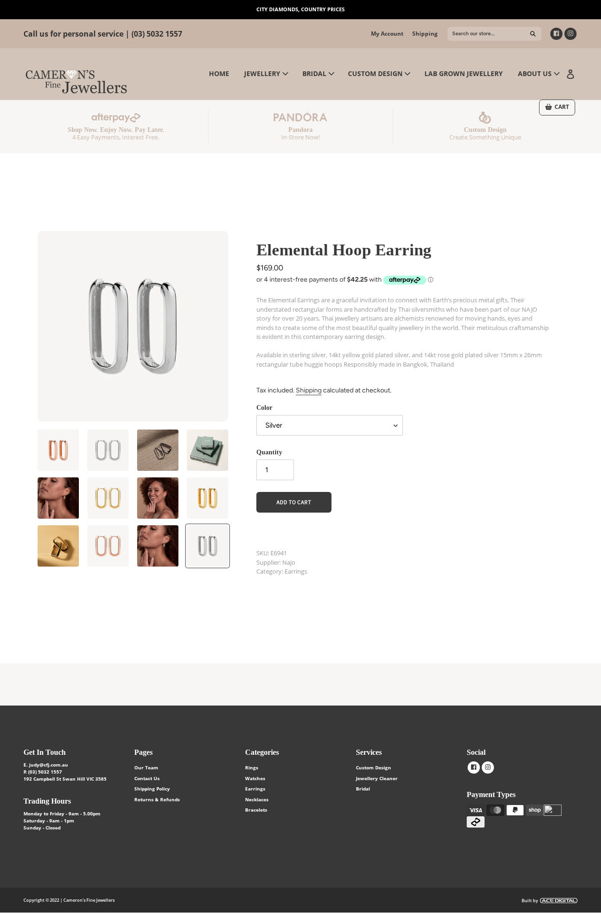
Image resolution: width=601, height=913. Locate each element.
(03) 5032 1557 (156, 34)
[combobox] (494, 34)
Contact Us (147, 778)
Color (264, 407)
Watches (255, 778)
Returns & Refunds (157, 799)
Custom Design (373, 767)
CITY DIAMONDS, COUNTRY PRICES (300, 9)
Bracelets (256, 809)
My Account (387, 34)
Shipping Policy (152, 788)
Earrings (255, 788)
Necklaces (257, 799)
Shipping (425, 34)
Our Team (146, 767)
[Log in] (570, 73)
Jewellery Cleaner (377, 778)
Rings (251, 767)
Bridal (363, 788)
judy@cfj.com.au (48, 764)
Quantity (269, 452)
